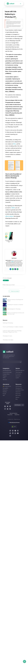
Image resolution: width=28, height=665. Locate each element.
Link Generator (19, 386)
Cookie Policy (17, 414)
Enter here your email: (9, 284)
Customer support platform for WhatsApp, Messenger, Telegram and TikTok (12, 331)
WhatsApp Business (7, 370)
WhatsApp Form (19, 388)
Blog (17, 399)
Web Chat (5, 379)
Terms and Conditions (13, 413)
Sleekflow (5, 391)
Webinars (17, 397)
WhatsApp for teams (7, 336)
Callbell (12, 261)
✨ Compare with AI (7, 386)
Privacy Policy (10, 414)
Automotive (18, 375)
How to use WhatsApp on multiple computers (13, 327)
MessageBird (5, 388)
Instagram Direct (6, 374)
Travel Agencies (19, 372)
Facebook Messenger (7, 372)
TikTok (4, 377)
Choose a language (7, 278)
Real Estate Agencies (20, 370)
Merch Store (18, 395)
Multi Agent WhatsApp (8, 323)
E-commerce (18, 374)
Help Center (18, 391)
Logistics (17, 377)
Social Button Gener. (20, 390)
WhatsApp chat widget (8, 340)
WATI (4, 395)
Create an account (15, 291)
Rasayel (4, 393)
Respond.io (5, 390)
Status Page (18, 393)
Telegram (5, 375)
